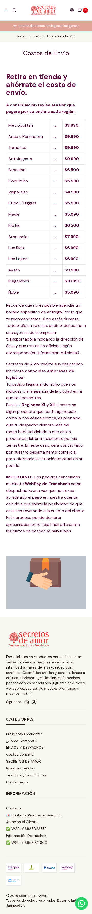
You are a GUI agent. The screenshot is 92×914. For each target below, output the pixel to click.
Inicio (21, 36)
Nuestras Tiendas (20, 768)
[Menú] (6, 10)
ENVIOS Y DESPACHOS (25, 747)
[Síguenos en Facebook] (34, 702)
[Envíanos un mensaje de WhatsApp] (81, 903)
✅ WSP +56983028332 (26, 828)
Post (36, 36)
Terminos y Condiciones (26, 775)
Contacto (14, 808)
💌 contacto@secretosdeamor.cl (34, 815)
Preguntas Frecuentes (24, 734)
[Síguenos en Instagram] (26, 702)
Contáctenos (17, 782)
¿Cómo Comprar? (21, 740)
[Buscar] (14, 10)
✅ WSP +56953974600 (26, 842)
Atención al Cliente (22, 821)
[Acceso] (72, 10)
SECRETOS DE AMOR (23, 761)
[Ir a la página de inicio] (43, 10)
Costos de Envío (20, 754)
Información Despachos (26, 835)
